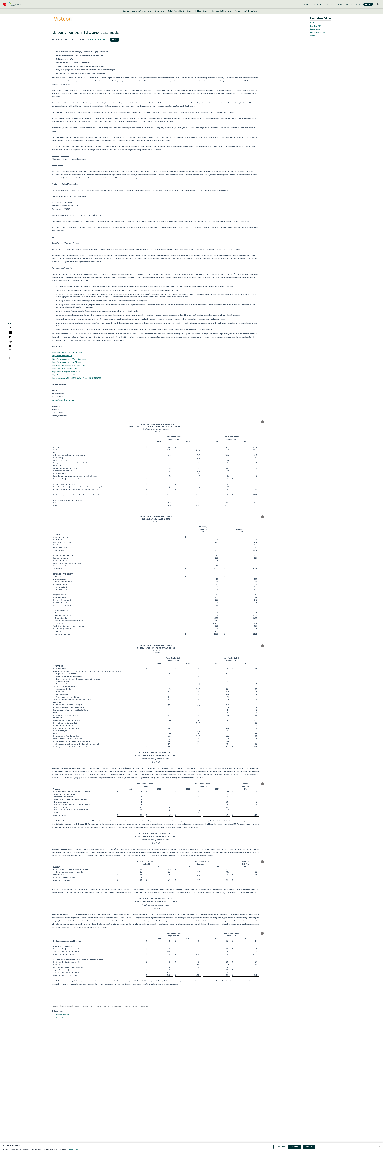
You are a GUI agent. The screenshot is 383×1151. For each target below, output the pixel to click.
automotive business (131, 1006)
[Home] (12, 4)
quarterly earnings (66, 1006)
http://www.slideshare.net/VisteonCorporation (68, 365)
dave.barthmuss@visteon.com (63, 400)
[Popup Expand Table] (262, 421)
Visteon (77, 1006)
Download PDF (315, 26)
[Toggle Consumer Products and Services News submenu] (153, 11)
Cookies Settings (280, 1146)
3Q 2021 (55, 1006)
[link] (307, 4)
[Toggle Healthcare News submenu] (209, 11)
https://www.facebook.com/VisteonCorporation (69, 359)
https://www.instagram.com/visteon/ (65, 368)
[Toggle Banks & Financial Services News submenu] (192, 11)
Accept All (308, 1146)
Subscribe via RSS (316, 29)
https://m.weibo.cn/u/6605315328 (64, 375)
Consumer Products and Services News (137, 11)
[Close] (380, 1146)
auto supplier (144, 1006)
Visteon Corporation (95, 39)
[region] (191, 1147)
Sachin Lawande (87, 1006)
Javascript (314, 35)
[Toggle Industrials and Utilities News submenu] (233, 11)
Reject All (295, 1146)
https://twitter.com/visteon (62, 356)
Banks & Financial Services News (179, 11)
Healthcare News (200, 11)
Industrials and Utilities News (221, 11)
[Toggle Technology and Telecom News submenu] (259, 11)
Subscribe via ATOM (317, 32)
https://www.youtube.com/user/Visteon (66, 362)
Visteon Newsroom (63, 1018)
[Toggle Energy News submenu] (166, 11)
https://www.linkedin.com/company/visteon (67, 353)
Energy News (159, 11)
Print (312, 23)
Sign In (357, 4)
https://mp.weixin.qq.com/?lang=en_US (66, 372)
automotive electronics (102, 1006)
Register (368, 4)
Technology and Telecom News (246, 11)
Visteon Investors (62, 1015)
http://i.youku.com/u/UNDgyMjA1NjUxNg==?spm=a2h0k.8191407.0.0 (76, 378)
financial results (116, 1006)
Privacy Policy (73, 1149)
